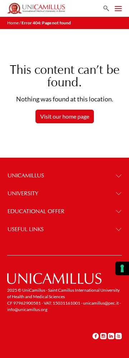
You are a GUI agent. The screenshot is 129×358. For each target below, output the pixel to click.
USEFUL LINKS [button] (26, 229)
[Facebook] (95, 335)
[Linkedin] (111, 335)
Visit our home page (64, 116)
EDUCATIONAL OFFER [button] (36, 211)
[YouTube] (118, 335)
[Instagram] (103, 335)
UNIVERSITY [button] (23, 193)
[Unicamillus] (36, 8)
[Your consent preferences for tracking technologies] (122, 268)
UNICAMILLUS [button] (26, 175)
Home (13, 22)
